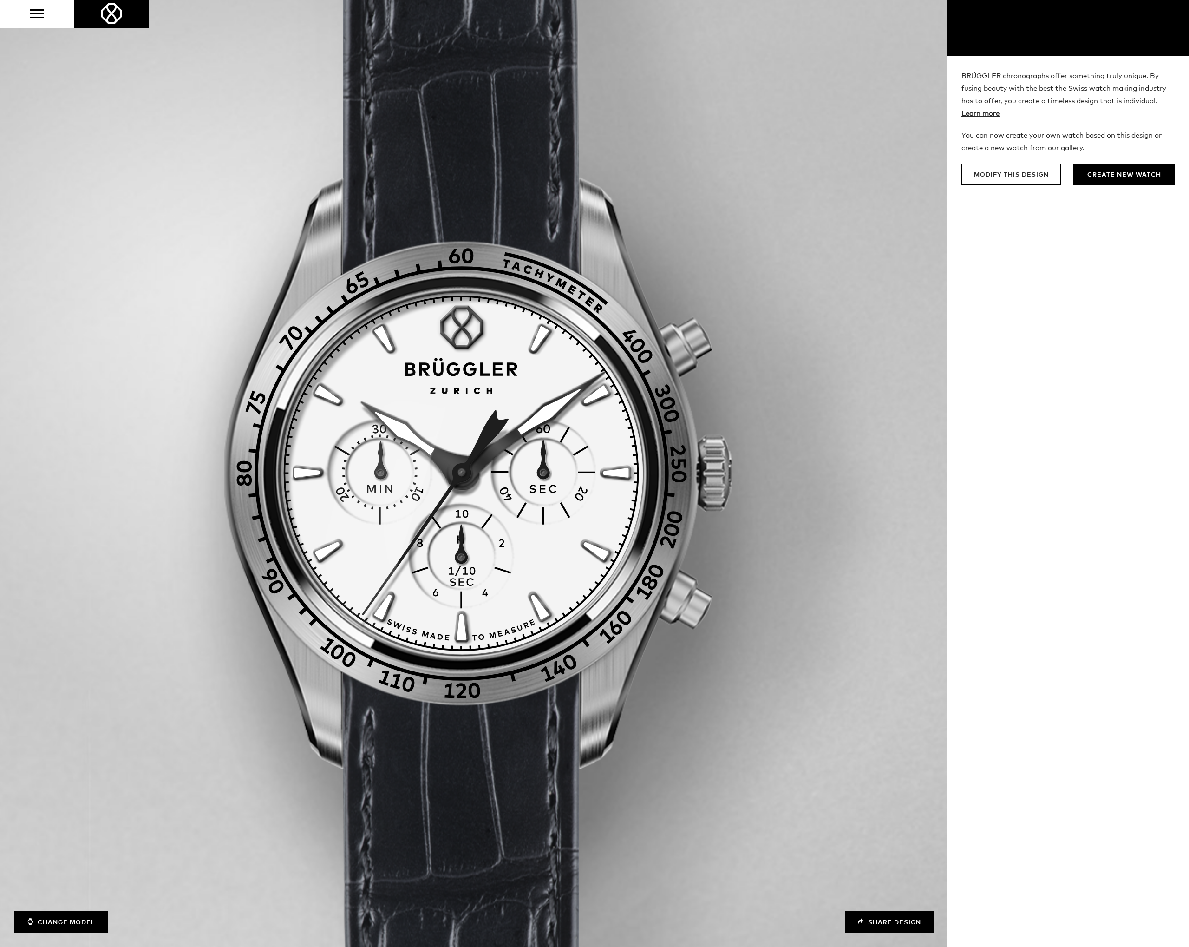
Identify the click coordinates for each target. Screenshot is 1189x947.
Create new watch (1124, 175)
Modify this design (1011, 175)
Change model (65, 923)
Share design (893, 923)
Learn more (980, 113)
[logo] (111, 14)
